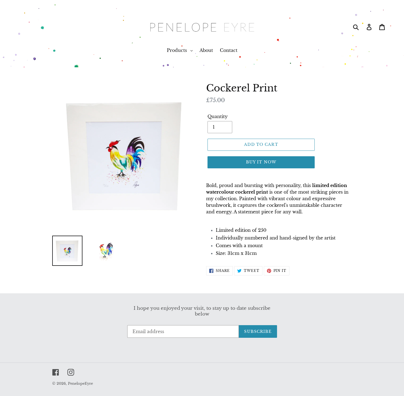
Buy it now (261, 162)
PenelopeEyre (80, 383)
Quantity (217, 116)
